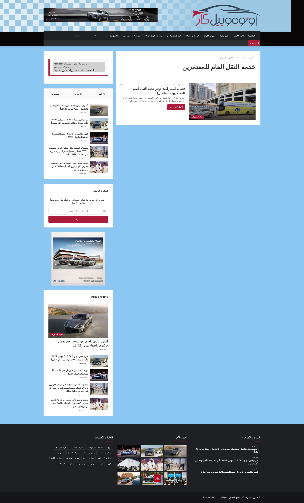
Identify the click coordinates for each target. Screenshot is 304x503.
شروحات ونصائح (192, 35)
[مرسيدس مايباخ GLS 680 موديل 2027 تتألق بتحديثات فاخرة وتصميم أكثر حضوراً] (99, 124)
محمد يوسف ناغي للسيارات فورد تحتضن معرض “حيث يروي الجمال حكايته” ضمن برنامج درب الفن (69, 166)
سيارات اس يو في (95, 447)
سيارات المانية (78, 447)
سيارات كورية (88, 458)
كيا (102, 463)
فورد (109, 463)
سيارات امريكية (62, 447)
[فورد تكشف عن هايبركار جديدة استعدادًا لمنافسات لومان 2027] (99, 138)
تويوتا (109, 447)
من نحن (126, 35)
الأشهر (101, 93)
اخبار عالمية (239, 35)
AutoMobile (208, 497)
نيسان (72, 463)
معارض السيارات (155, 35)
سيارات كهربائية (104, 458)
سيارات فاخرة (73, 453)
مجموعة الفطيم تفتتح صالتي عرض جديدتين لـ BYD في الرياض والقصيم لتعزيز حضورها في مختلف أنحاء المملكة (68, 151)
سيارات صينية (89, 453)
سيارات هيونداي (72, 458)
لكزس (93, 463)
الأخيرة (78, 93)
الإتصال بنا (114, 35)
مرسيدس (83, 463)
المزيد (138, 35)
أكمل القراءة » (176, 107)
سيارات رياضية (105, 453)
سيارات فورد (59, 453)
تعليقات (55, 93)
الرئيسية (252, 35)
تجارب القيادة (209, 35)
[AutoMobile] (225, 15)
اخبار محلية (224, 35)
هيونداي (62, 463)
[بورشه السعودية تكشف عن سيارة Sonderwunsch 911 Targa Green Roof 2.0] (128, 478)
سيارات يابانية (56, 458)
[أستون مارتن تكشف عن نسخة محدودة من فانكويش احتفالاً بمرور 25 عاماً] (99, 110)
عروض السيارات (174, 35)
